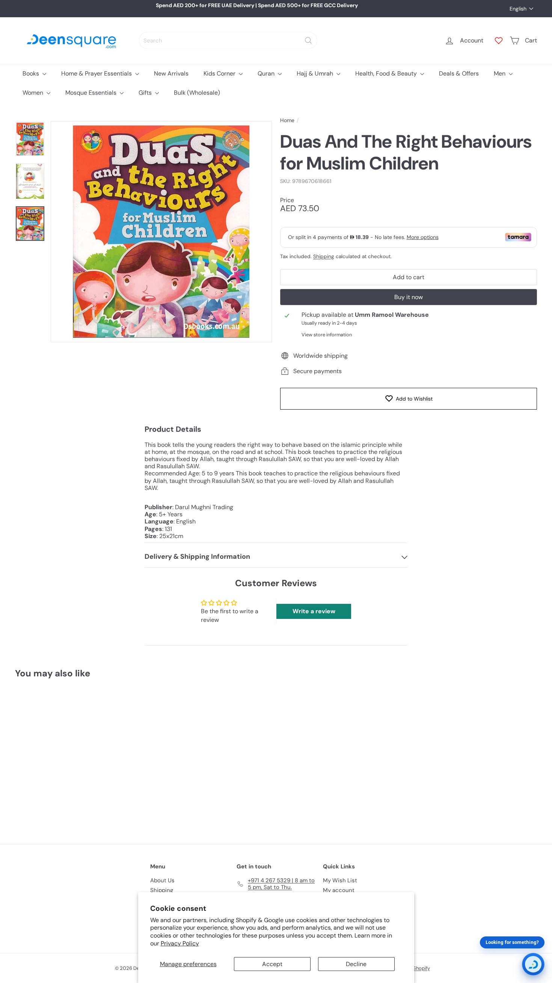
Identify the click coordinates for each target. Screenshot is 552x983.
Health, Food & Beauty (386, 73)
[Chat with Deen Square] (533, 964)
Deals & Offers (459, 73)
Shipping (323, 256)
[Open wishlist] (499, 40)
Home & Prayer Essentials (97, 73)
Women (34, 93)
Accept (272, 964)
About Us (162, 880)
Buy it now (408, 297)
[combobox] (228, 40)
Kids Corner (220, 73)
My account (338, 890)
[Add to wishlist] (86, 704)
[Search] (308, 40)
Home (287, 120)
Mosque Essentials (91, 93)
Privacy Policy (180, 943)
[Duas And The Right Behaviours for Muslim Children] (55, 756)
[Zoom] (161, 231)
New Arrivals (171, 73)
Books (32, 73)
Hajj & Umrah (316, 73)
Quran (267, 73)
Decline (356, 964)
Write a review (314, 611)
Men (500, 73)
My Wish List (340, 880)
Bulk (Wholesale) (197, 93)
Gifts (146, 93)
